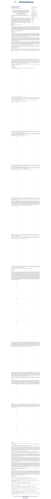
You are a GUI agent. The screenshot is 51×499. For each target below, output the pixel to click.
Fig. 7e (32, 343)
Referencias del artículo (34, 12)
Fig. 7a (26, 343)
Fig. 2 (25, 101)
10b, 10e (23, 377)
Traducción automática (34, 15)
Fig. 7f (19, 343)
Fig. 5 (30, 205)
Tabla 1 (30, 50)
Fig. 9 (24, 275)
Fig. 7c (38, 342)
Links (34, 479)
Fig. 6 (27, 238)
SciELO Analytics (34, 9)
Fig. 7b (33, 342)
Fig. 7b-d (21, 377)
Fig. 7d (15, 343)
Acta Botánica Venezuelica (15, 6)
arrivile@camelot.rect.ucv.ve (25, 498)
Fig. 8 (19, 273)
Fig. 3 (26, 135)
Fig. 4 (30, 169)
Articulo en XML (34, 11)
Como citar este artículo (35, 13)
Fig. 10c (16, 346)
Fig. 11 (27, 380)
